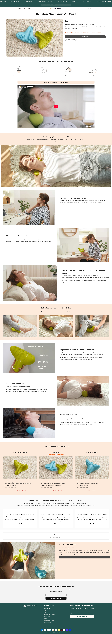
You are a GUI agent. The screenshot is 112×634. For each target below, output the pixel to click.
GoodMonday (57, 632)
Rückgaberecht (47, 622)
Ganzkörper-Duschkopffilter (50, 614)
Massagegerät (47, 608)
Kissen (45, 610)
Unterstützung (47, 616)
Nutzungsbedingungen (49, 620)
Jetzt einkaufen (85, 36)
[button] (88, 8)
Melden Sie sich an (56, 598)
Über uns (46, 618)
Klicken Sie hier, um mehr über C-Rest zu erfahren (56, 82)
